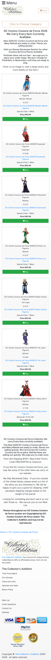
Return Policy (7, 589)
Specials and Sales (10, 585)
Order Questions (9, 604)
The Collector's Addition (12, 557)
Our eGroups (7, 577)
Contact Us (7, 608)
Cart (45, 10)
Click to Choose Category (25, 24)
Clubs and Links (9, 581)
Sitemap (5, 612)
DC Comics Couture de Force (23, 532)
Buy (27, 119)
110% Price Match (9, 573)
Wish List (6, 600)
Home (3, 532)
